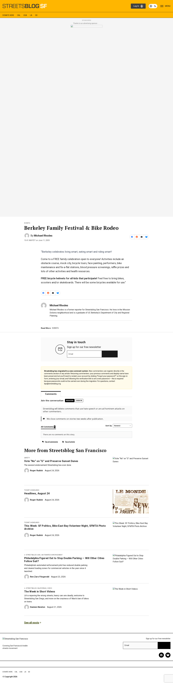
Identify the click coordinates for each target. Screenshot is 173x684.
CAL (18, 15)
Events (27, 223)
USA (25, 15)
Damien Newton (37, 607)
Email (71, 354)
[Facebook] (161, 655)
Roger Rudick (36, 470)
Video (49, 588)
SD (36, 15)
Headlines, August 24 (37, 493)
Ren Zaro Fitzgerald (39, 577)
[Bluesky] (167, 655)
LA (31, 15)
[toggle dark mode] (153, 6)
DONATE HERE (8, 15)
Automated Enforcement (52, 555)
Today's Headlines (31, 490)
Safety (27, 458)
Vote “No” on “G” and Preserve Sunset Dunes (51, 461)
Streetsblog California (36, 588)
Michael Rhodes (43, 235)
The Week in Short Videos (39, 591)
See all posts (31, 622)
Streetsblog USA (33, 555)
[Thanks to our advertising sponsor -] (86, 120)
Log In (136, 6)
